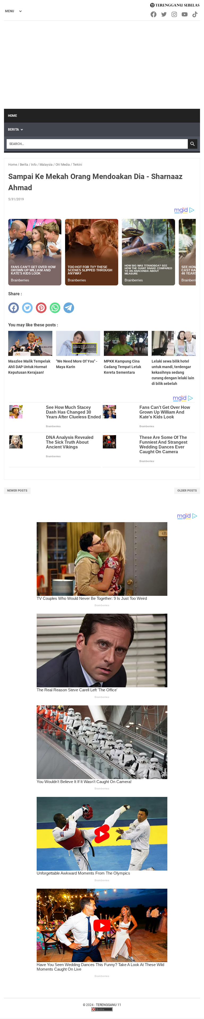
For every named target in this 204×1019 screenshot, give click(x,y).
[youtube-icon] (185, 14)
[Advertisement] (102, 61)
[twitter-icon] (164, 14)
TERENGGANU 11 (108, 1005)
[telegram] (68, 307)
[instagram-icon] (174, 14)
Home (12, 116)
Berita (13, 129)
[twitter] (27, 307)
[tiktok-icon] (195, 14)
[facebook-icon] (154, 14)
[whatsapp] (55, 307)
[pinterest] (41, 307)
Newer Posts (17, 490)
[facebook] (13, 307)
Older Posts (187, 490)
